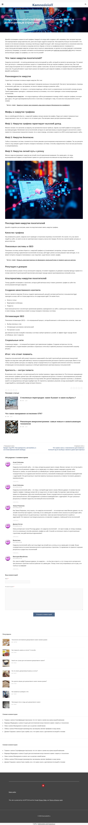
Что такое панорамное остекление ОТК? (23, 413)
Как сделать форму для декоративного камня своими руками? (29, 681)
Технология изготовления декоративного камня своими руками (29, 639)
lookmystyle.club (43, 824)
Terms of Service (54, 800)
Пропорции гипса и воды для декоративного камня (26, 702)
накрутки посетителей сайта (63, 50)
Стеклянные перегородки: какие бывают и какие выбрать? (48, 398)
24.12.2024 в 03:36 (17, 464)
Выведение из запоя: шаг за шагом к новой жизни (29, 726)
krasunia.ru (51, 824)
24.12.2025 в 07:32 (17, 558)
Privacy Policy (43, 800)
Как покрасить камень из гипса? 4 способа (24, 650)
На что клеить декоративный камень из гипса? (25, 671)
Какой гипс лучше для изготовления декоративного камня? (28, 660)
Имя (6, 578)
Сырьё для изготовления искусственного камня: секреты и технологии (46, 723)
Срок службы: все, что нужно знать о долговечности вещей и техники (43, 731)
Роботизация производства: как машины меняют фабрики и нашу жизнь (37, 728)
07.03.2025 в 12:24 (17, 526)
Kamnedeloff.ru (44, 5)
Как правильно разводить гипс (20, 691)
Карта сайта (12, 792)
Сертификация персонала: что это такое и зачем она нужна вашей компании (39, 720)
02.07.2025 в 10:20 (17, 542)
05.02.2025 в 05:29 (17, 507)
